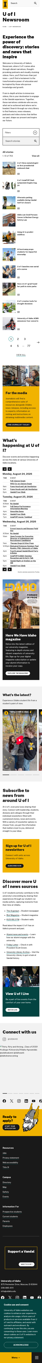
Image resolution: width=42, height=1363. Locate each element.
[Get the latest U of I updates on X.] (11, 1101)
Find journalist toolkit (19, 425)
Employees (7, 1226)
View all (35, 156)
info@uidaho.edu (8, 1291)
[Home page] (5, 4)
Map (4, 1187)
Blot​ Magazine (12, 915)
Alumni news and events (17, 934)
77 (28, 345)
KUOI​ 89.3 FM (12, 919)
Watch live (12, 1010)
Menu (15, 1357)
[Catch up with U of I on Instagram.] (19, 1101)
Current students (10, 1216)
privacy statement (15, 1337)
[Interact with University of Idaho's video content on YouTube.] (33, 1101)
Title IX (6, 1167)
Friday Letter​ (12, 945)
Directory (7, 1182)
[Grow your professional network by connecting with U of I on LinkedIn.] (26, 1101)
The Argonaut (12, 911)
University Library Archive (18, 952)
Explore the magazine (18, 673)
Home (4, 26)
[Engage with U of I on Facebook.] (4, 1101)
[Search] (35, 3)
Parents (6, 1221)
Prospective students (12, 1212)
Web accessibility (10, 1162)
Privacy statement (11, 1158)
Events (6, 1197)
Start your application (10, 1127)
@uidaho (13, 1039)
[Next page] (38, 342)
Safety (6, 1192)
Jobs (4, 1153)
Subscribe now (14, 866)
